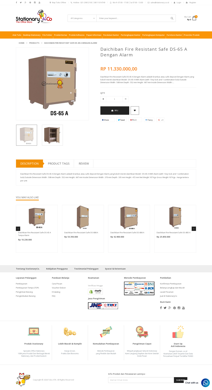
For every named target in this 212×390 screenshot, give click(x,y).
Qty (102, 92)
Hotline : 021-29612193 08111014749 (89, 2)
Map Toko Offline (59, 2)
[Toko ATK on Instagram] (35, 2)
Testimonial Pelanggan (86, 268)
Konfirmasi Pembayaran (170, 283)
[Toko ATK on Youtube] (39, 2)
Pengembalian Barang (25, 296)
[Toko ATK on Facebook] (16, 2)
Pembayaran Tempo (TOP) (27, 287)
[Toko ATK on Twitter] (21, 2)
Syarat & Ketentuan (115, 268)
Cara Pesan (57, 283)
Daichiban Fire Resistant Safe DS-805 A (173, 232)
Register (193, 2)
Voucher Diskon (59, 287)
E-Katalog (56, 292)
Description (29, 163)
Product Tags (59, 163)
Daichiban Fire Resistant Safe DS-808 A (81, 232)
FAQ (53, 296)
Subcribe (180, 380)
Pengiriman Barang (24, 292)
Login (179, 2)
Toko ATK (52, 379)
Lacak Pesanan (166, 292)
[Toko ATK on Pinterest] (30, 2)
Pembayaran (21, 283)
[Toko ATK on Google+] (25, 2)
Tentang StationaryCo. (28, 268)
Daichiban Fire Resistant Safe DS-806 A (127, 232)
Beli (116, 110)
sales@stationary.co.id (160, 2)
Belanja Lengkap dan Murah (172, 287)
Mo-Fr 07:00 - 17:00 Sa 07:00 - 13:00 (128, 2)
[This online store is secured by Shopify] (95, 291)
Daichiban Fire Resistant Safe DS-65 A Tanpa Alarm (34, 234)
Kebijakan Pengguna (57, 268)
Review (84, 163)
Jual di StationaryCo (168, 296)
